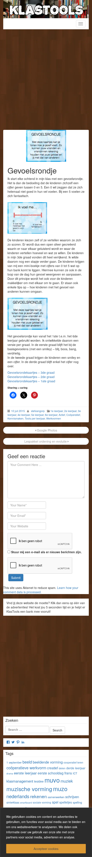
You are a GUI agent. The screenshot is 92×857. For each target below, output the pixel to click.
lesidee (39, 781)
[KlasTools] (46, 8)
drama (9, 773)
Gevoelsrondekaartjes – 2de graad (31, 377)
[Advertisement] (46, 82)
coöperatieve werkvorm (26, 767)
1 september (14, 762)
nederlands (17, 796)
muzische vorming (29, 789)
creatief (52, 767)
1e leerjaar (56, 411)
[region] (46, 832)
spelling (77, 802)
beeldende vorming (48, 762)
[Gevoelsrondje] (46, 146)
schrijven (72, 796)
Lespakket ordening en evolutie (46, 441)
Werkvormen (53, 418)
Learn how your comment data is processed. (40, 590)
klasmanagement (19, 781)
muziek (67, 781)
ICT (75, 773)
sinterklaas (12, 802)
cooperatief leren (73, 762)
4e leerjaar (24, 415)
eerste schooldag (51, 773)
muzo (60, 788)
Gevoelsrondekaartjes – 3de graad (31, 372)
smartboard (26, 802)
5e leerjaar (37, 415)
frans (68, 773)
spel (55, 802)
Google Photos (46, 430)
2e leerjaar (70, 411)
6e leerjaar (51, 415)
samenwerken (56, 797)
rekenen (38, 796)
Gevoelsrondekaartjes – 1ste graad (31, 381)
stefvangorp (38, 411)
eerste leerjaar (25, 772)
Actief (62, 415)
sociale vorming (42, 802)
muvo (52, 779)
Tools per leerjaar (35, 418)
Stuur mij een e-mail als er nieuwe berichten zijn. (46, 552)
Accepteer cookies (46, 849)
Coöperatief (73, 415)
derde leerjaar (75, 768)
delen (62, 768)
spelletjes (65, 802)
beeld (27, 762)
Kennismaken (15, 418)
